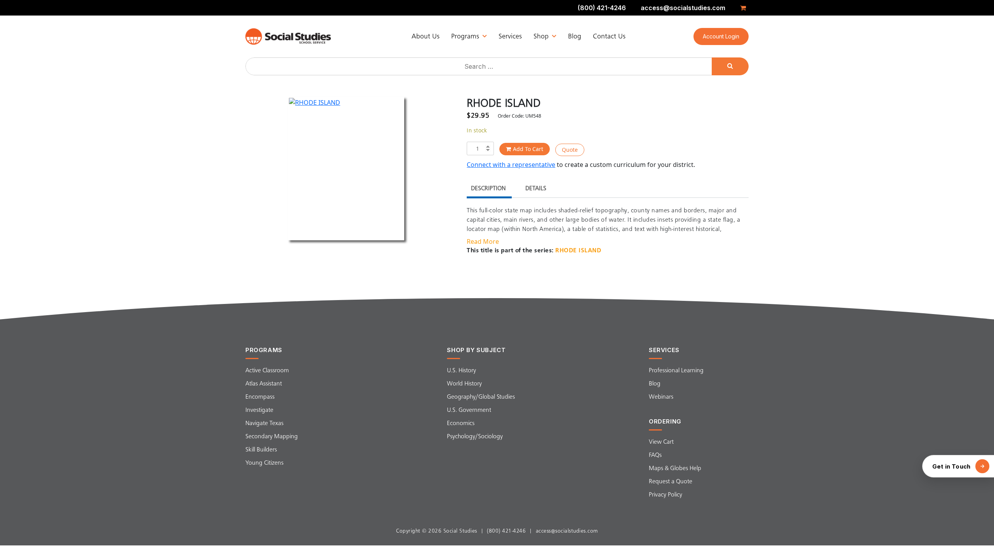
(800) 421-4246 (602, 8)
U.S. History (461, 371)
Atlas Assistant (263, 384)
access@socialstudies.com (683, 8)
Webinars (661, 397)
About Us (426, 36)
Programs (465, 36)
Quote (570, 149)
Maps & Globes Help (675, 468)
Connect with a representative (511, 164)
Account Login (721, 36)
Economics (460, 423)
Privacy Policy (665, 495)
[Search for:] (479, 66)
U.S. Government (469, 410)
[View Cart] (744, 8)
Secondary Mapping (271, 437)
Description (488, 189)
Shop (541, 36)
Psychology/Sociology (475, 437)
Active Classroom (267, 371)
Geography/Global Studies (481, 397)
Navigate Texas (264, 423)
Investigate (259, 410)
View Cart (661, 442)
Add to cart (528, 149)
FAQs (655, 455)
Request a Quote (670, 482)
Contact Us (609, 36)
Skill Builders (261, 450)
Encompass (260, 397)
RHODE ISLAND (578, 251)
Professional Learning (676, 371)
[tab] (488, 189)
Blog (574, 36)
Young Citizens (264, 463)
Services (510, 36)
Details (535, 189)
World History (464, 384)
